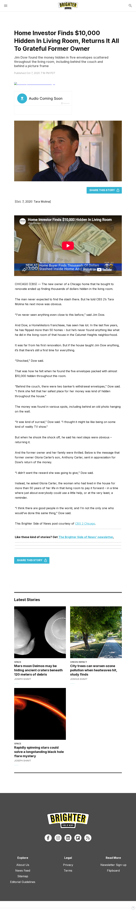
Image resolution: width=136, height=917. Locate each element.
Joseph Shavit (22, 679)
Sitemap (22, 876)
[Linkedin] (68, 837)
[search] (130, 5)
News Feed (22, 870)
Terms (68, 870)
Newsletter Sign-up (113, 865)
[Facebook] (48, 837)
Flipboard (113, 870)
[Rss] (87, 837)
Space (17, 662)
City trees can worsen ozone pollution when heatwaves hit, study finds (93, 670)
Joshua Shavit (78, 679)
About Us (22, 865)
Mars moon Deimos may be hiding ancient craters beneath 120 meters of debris (38, 670)
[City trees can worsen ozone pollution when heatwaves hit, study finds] (96, 632)
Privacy (68, 865)
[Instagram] (58, 837)
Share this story (102, 190)
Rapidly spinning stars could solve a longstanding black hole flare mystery (39, 751)
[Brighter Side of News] (68, 5)
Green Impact (78, 662)
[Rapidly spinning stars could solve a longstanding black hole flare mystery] (40, 714)
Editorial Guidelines (22, 882)
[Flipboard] (77, 837)
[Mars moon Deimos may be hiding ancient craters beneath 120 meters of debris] (40, 632)
